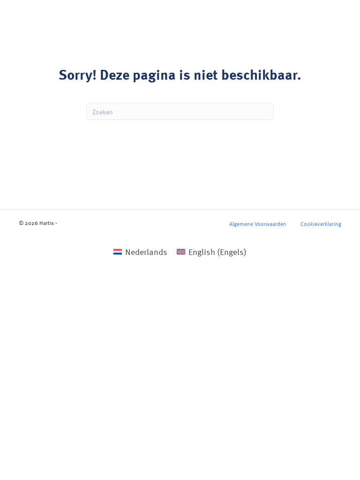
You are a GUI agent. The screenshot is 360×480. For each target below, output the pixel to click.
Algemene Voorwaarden (257, 223)
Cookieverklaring (320, 223)
